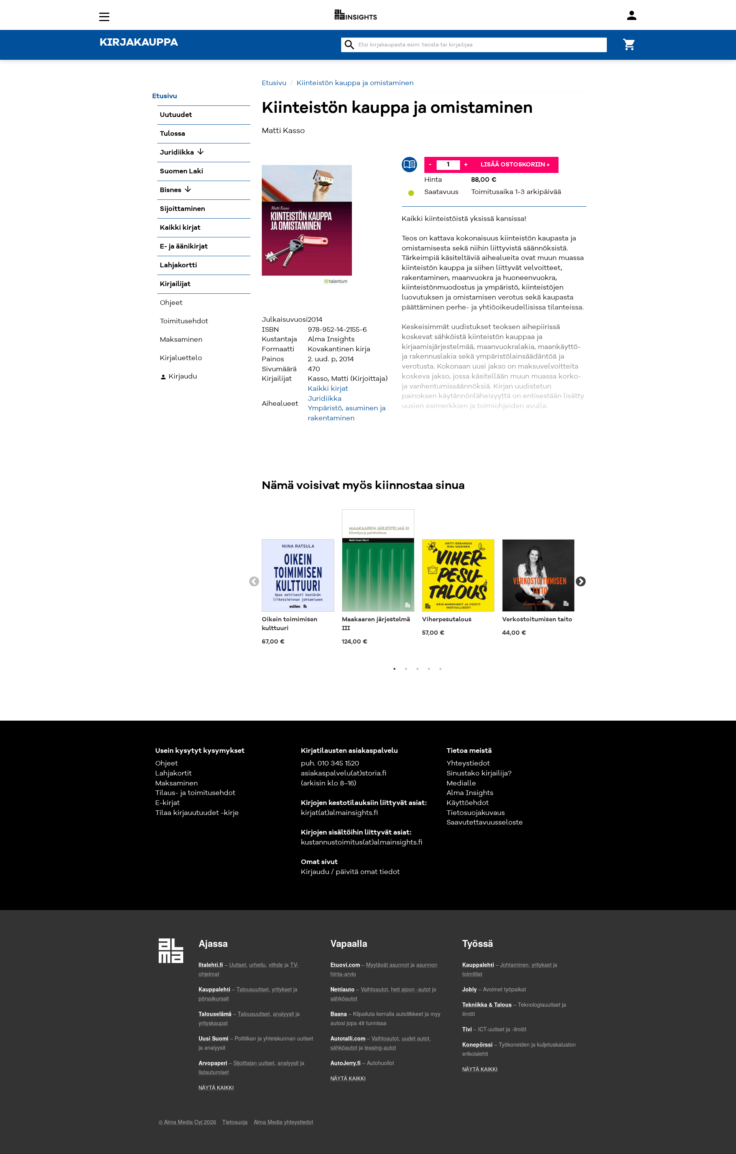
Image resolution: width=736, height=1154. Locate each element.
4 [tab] (429, 669)
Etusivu (274, 83)
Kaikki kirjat (328, 388)
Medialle (461, 783)
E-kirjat (167, 803)
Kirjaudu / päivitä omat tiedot (350, 872)
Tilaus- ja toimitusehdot (195, 793)
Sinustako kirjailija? (479, 773)
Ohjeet (166, 763)
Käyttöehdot (468, 803)
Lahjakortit (173, 773)
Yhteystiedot (468, 763)
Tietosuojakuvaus (476, 813)
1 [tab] (394, 669)
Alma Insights (470, 793)
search (349, 44)
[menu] (105, 16)
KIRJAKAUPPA (139, 43)
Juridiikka (325, 398)
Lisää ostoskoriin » (515, 165)
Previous (254, 582)
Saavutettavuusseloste (485, 822)
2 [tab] (406, 669)
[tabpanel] (298, 577)
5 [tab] (440, 669)
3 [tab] (417, 669)
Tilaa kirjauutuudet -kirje (197, 813)
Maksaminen (176, 783)
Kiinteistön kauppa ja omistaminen (355, 83)
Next (580, 582)
